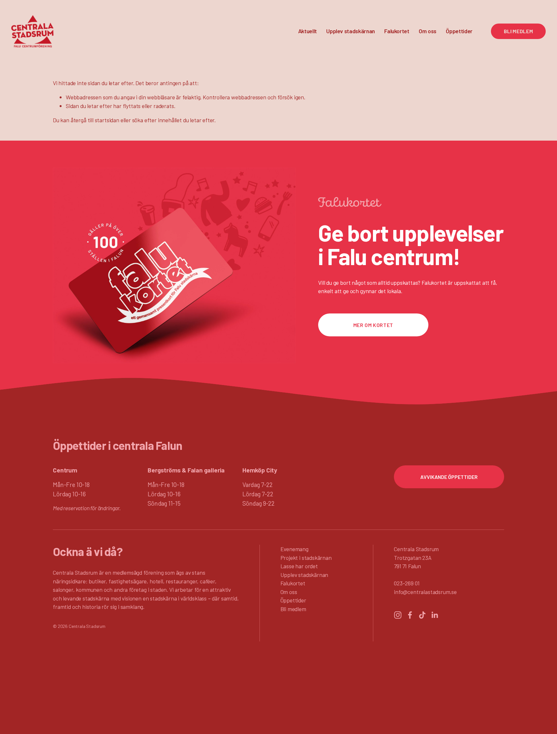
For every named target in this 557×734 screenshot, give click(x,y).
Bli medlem (518, 31)
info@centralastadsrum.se (425, 591)
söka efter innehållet (157, 120)
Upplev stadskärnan (304, 574)
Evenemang (294, 548)
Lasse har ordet (299, 566)
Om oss (288, 591)
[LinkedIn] (434, 615)
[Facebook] (410, 615)
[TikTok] (422, 615)
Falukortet (396, 31)
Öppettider (459, 31)
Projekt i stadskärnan (306, 557)
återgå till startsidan (95, 120)
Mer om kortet (373, 325)
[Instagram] (398, 615)
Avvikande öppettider (449, 477)
